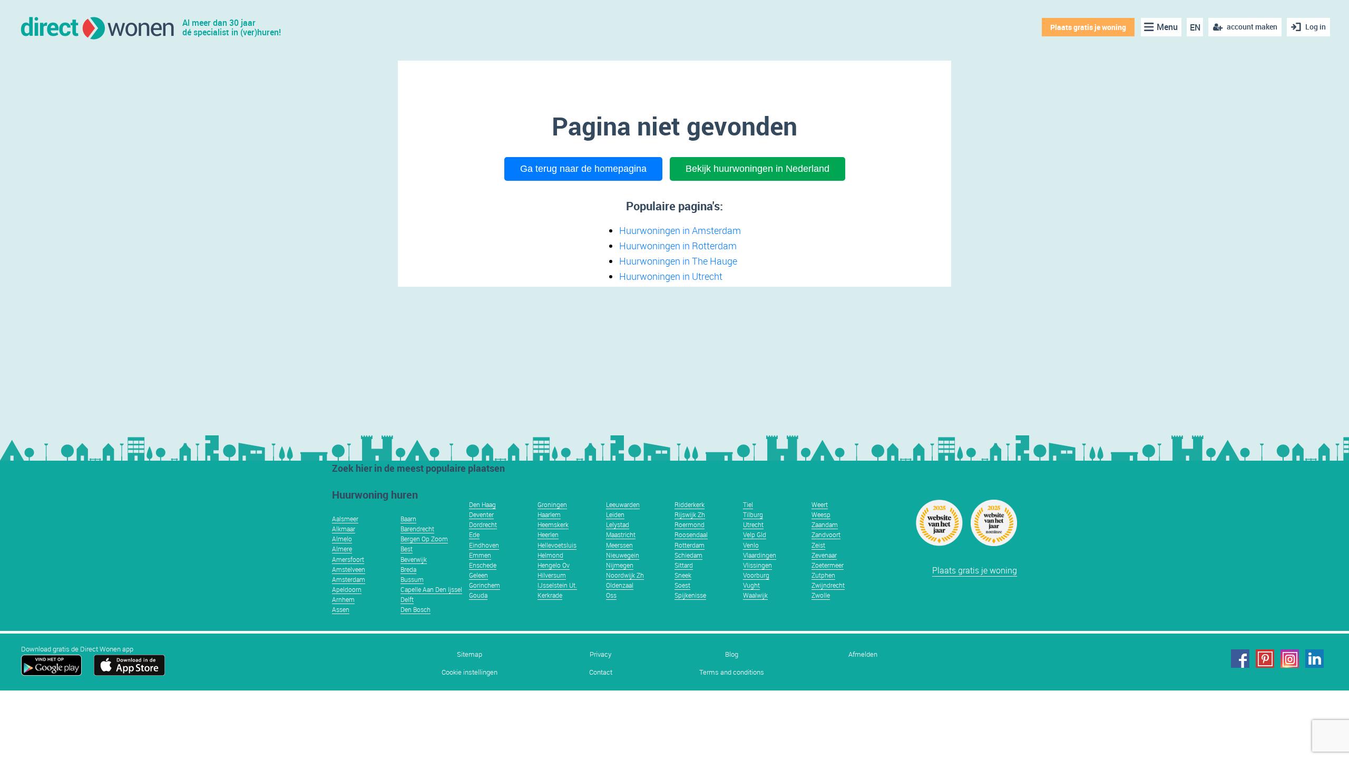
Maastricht (621, 534)
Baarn (408, 518)
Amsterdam (348, 579)
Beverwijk (413, 559)
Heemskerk (553, 524)
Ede (474, 534)
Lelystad (617, 524)
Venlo (751, 545)
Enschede (482, 565)
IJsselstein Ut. (557, 585)
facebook (1240, 658)
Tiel (748, 504)
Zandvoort (826, 534)
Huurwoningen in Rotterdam (678, 245)
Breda (408, 569)
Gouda (478, 595)
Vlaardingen (759, 555)
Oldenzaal (619, 585)
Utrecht (753, 524)
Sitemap (469, 654)
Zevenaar (824, 555)
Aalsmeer (345, 518)
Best (406, 548)
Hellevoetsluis (556, 545)
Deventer (481, 514)
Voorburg (756, 575)
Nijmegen (619, 565)
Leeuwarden (623, 504)
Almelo (342, 538)
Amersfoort (348, 559)
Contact (600, 672)
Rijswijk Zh (689, 514)
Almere (342, 548)
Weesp (821, 514)
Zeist (818, 545)
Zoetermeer (828, 565)
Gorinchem (484, 585)
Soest (682, 585)
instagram (1289, 658)
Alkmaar (343, 528)
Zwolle (821, 595)
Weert (820, 504)
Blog (731, 654)
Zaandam (825, 524)
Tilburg (753, 514)
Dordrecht (483, 524)
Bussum (412, 579)
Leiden (615, 514)
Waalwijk (755, 595)
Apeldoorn (346, 589)
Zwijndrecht (828, 585)
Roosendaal (691, 534)
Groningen (552, 504)
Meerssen (619, 545)
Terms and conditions (731, 672)
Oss (611, 595)
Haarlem (549, 514)
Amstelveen (348, 569)
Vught (751, 585)
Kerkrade (549, 595)
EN (1195, 27)
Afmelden (862, 654)
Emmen (480, 555)
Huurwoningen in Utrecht (670, 276)
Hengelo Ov (553, 565)
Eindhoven (484, 545)
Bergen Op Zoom (424, 538)
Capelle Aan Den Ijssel (431, 589)
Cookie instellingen (469, 672)
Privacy (600, 654)
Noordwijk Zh (625, 575)
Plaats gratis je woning (1088, 27)
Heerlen (548, 534)
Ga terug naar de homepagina (583, 168)
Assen (340, 609)
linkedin (1314, 658)
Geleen (478, 575)
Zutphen (823, 575)
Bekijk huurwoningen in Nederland (757, 168)
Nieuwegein (622, 555)
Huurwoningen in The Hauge (678, 261)
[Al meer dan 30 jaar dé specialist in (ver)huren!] (96, 27)
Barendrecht (417, 528)
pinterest (1265, 658)
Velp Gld (754, 534)
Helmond (550, 555)
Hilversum (551, 575)
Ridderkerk (689, 504)
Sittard (683, 565)
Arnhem (343, 599)
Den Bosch (415, 609)
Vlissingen (757, 565)
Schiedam (688, 555)
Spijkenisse (690, 595)
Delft (407, 599)
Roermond (689, 524)
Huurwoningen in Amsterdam (680, 230)
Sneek (682, 575)
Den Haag (482, 504)
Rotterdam (689, 545)
